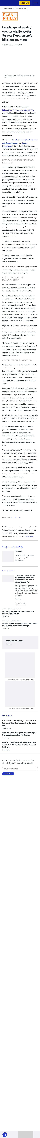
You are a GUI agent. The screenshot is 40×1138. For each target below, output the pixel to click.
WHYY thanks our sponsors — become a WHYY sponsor (20, 679)
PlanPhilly (18, 551)
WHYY (8, 3)
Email (20, 517)
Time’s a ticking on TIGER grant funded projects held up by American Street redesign (19, 624)
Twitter (16, 517)
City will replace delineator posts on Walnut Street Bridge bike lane (18, 612)
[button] (4, 1134)
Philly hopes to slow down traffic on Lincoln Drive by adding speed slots (24, 579)
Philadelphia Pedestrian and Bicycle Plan (18, 110)
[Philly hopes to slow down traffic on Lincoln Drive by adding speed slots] (8, 579)
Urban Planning (8, 8)
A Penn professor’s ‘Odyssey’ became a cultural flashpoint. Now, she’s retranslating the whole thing (19, 723)
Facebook (11, 517)
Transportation (21, 8)
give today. (29, 536)
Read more (9, 644)
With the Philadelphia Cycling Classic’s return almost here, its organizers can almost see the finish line (19, 744)
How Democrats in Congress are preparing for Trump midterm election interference (19, 733)
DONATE (25, 3)
